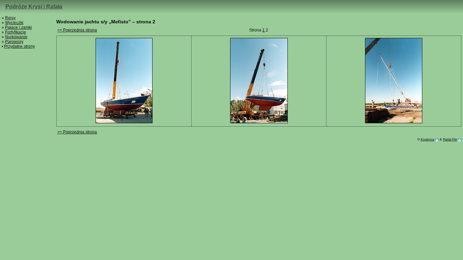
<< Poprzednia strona (77, 30)
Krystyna (427, 139)
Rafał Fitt (450, 139)
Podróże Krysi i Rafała (33, 6)
